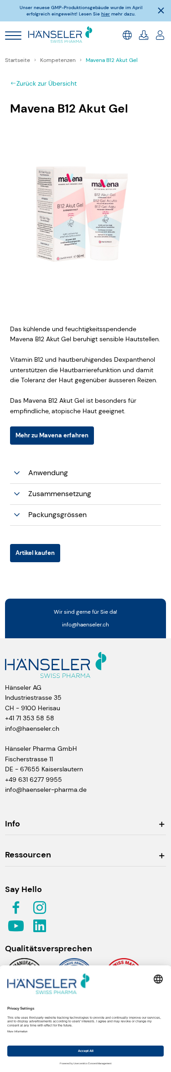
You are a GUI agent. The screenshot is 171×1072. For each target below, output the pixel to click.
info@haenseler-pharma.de (46, 789)
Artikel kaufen (35, 553)
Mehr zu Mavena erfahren (52, 435)
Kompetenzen (58, 60)
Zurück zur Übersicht (46, 83)
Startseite (18, 60)
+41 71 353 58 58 (29, 718)
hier (105, 14)
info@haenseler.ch (85, 624)
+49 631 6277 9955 (33, 779)
